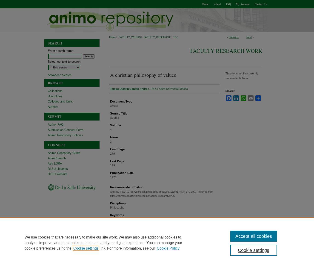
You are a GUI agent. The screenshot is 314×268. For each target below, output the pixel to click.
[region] (157, 242)
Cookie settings (86, 248)
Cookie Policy (168, 248)
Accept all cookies (253, 236)
